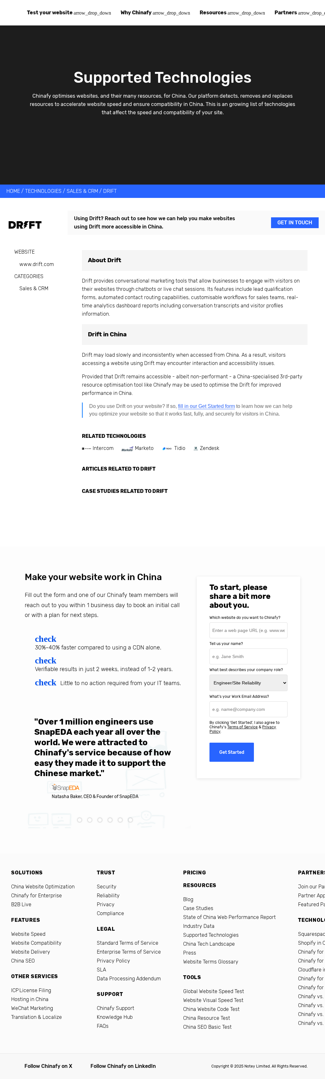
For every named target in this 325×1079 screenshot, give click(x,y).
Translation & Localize (36, 1017)
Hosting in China (30, 999)
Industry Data (199, 926)
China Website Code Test (211, 1009)
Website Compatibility (36, 943)
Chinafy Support (115, 1008)
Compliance (110, 913)
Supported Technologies (211, 935)
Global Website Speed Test (213, 991)
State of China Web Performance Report (229, 917)
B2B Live (21, 904)
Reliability (108, 896)
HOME (13, 191)
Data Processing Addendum (129, 979)
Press (189, 953)
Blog (188, 899)
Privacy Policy (113, 961)
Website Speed (28, 934)
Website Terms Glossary (210, 962)
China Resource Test (206, 1018)
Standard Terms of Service (127, 943)
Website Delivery (30, 952)
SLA (101, 970)
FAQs (103, 1026)
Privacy (106, 904)
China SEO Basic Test (207, 1027)
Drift (110, 191)
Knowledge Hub (115, 1017)
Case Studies (198, 908)
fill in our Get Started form (206, 406)
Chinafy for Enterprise (36, 896)
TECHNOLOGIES (43, 191)
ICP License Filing (31, 990)
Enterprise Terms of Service (129, 952)
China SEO (23, 961)
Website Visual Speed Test (213, 1000)
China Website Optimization (43, 887)
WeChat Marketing (32, 1008)
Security (106, 887)
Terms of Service (242, 727)
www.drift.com (36, 264)
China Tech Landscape (209, 944)
